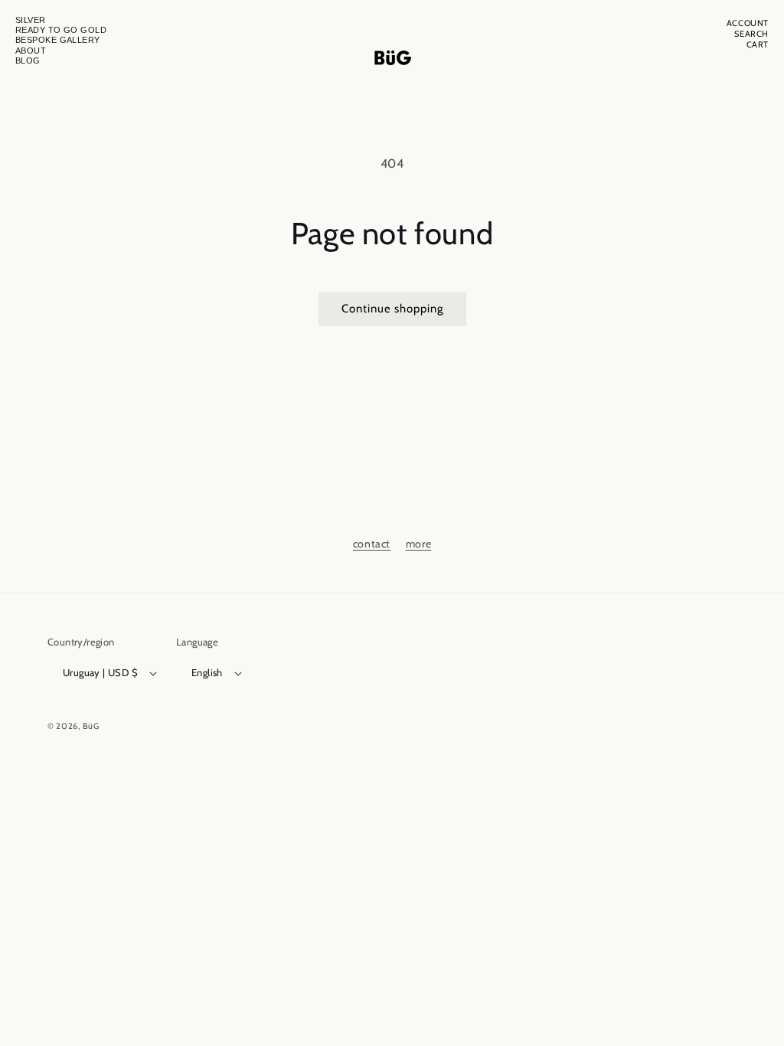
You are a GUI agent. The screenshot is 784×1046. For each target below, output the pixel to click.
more (418, 544)
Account (748, 23)
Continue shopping (392, 308)
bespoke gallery (57, 39)
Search (751, 34)
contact (371, 544)
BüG (91, 726)
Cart (757, 45)
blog (28, 60)
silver (30, 20)
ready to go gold (60, 29)
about (30, 50)
